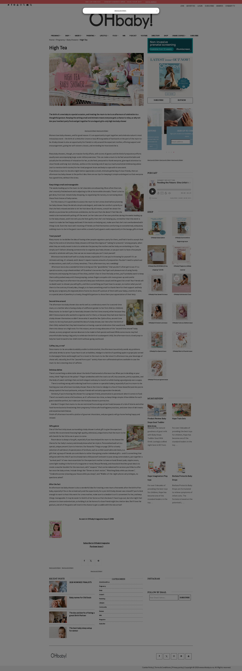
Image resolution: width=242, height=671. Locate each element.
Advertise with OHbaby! (120, 10)
